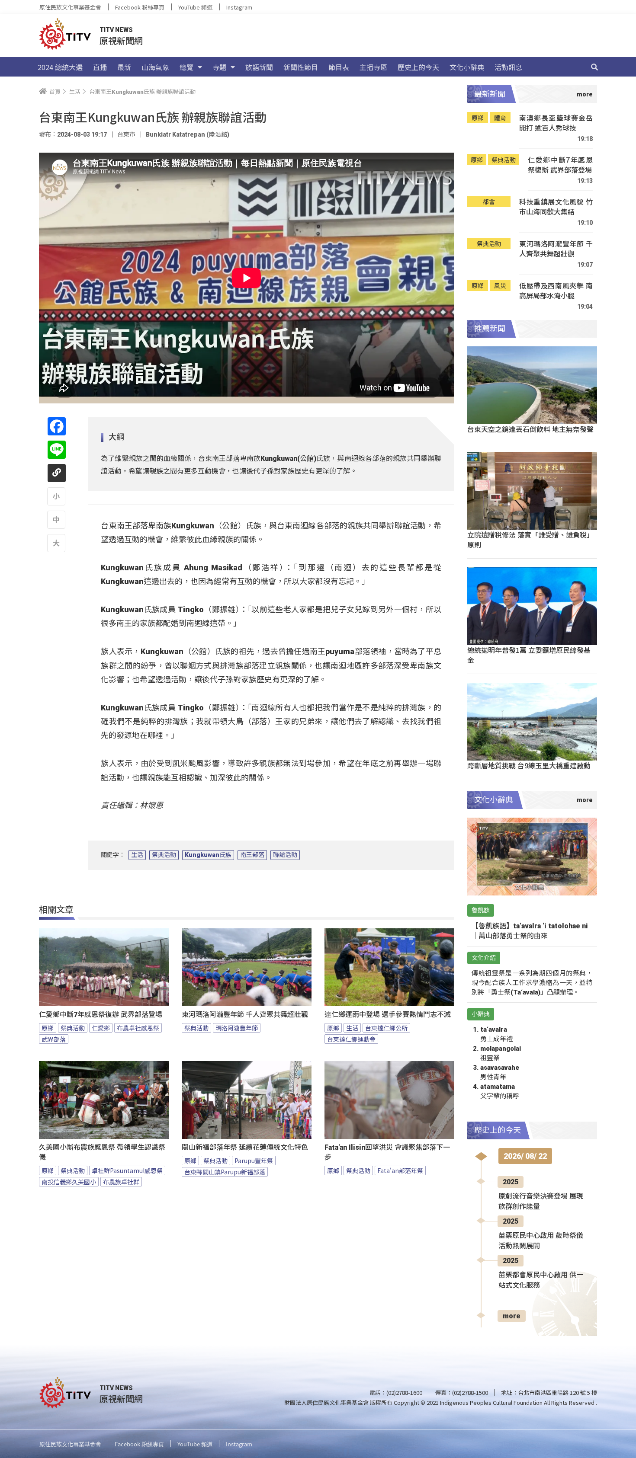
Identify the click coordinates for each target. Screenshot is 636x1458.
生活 (137, 854)
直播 (100, 67)
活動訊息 (508, 67)
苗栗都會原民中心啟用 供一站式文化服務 (540, 1280)
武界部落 (54, 1039)
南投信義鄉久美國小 (69, 1181)
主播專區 (373, 67)
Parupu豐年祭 (253, 1160)
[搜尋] (594, 67)
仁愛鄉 (101, 1027)
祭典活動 (164, 854)
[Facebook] (57, 426)
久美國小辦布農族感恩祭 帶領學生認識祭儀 (102, 1152)
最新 (124, 67)
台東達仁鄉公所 (386, 1027)
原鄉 (48, 1027)
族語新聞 (259, 67)
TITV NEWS (116, 29)
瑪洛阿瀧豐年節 (236, 1027)
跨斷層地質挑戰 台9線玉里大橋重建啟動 (529, 765)
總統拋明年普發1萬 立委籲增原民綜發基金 (529, 655)
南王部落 (252, 854)
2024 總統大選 (60, 67)
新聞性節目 (300, 67)
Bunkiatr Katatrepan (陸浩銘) (187, 134)
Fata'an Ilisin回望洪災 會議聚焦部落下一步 (387, 1152)
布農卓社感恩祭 (138, 1027)
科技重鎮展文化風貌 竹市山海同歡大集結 (556, 207)
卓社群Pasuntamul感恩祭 (127, 1170)
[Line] (57, 450)
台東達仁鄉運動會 (351, 1039)
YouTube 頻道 (195, 7)
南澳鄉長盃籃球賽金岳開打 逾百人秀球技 (556, 123)
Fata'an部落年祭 (400, 1170)
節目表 (338, 67)
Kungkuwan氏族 (208, 854)
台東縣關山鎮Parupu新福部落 (224, 1171)
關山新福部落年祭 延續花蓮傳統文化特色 (245, 1147)
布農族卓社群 (121, 1181)
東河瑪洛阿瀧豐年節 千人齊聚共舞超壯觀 (245, 1014)
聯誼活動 (285, 854)
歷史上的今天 (418, 67)
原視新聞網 (121, 40)
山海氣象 (155, 67)
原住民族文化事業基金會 (70, 7)
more (511, 1316)
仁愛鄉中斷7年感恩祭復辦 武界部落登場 (100, 1014)
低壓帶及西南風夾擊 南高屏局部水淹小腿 (556, 291)
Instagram (239, 7)
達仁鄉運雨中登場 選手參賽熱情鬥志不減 (387, 1014)
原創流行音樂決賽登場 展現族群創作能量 (540, 1201)
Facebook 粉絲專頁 (139, 7)
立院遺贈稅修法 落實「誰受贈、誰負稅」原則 (530, 539)
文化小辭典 (467, 67)
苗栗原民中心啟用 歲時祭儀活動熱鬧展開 (540, 1240)
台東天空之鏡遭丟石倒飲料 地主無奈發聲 (530, 429)
